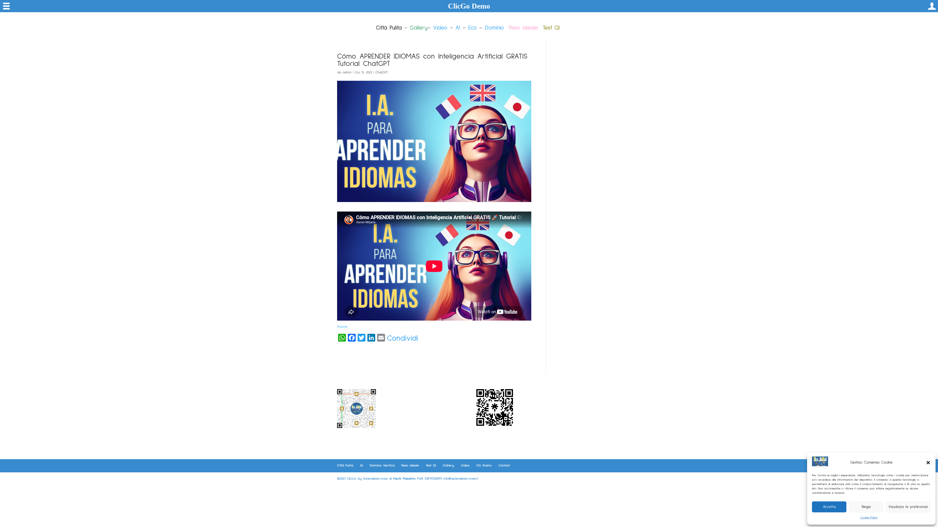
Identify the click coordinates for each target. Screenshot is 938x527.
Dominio (494, 28)
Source (342, 326)
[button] (928, 462)
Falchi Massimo (404, 478)
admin (347, 72)
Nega (866, 507)
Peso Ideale (523, 28)
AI (458, 28)
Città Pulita (345, 465)
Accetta (829, 507)
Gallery (448, 465)
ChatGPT (381, 72)
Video (440, 28)
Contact (504, 465)
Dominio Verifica (382, 465)
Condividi (402, 338)
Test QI (431, 465)
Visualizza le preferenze (908, 507)
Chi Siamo (484, 465)
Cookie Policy (868, 517)
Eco (472, 28)
